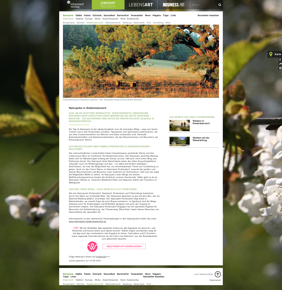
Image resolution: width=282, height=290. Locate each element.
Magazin (157, 15)
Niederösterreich (95, 22)
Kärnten (81, 22)
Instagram (280, 68)
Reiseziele (68, 15)
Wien (168, 22)
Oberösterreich (113, 22)
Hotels (87, 15)
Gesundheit (109, 15)
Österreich (68, 18)
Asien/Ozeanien (110, 18)
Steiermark (139, 22)
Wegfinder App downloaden (124, 246)
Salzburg (127, 22)
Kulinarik (97, 15)
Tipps (166, 15)
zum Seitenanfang (203, 274)
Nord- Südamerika (129, 18)
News (148, 15)
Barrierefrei (123, 15)
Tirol (149, 22)
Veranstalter (137, 15)
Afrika (97, 18)
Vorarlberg (158, 22)
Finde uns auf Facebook (280, 60)
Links (173, 15)
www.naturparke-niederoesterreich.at (87, 221)
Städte (78, 15)
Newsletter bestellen (208, 15)
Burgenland (69, 22)
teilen (280, 64)
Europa (89, 18)
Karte (278, 54)
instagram (101, 256)
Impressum (215, 280)
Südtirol (79, 18)
